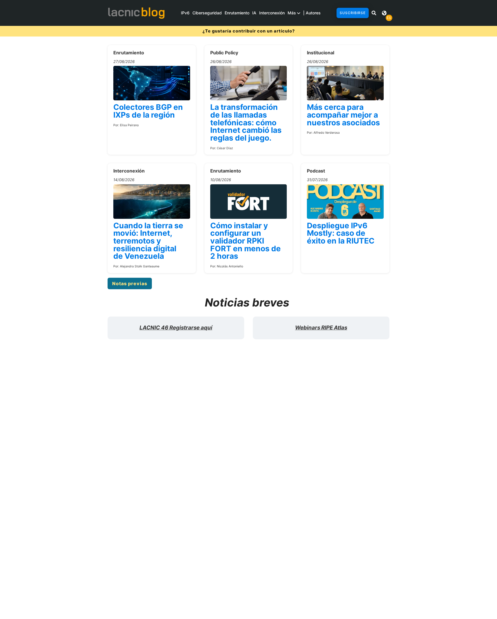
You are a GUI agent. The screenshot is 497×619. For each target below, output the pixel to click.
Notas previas (129, 283)
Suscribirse (353, 13)
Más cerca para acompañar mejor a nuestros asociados (343, 114)
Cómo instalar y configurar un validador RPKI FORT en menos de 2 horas (245, 241)
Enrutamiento (237, 12)
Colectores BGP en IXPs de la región (148, 110)
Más (292, 12)
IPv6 (185, 12)
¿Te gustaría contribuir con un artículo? (248, 31)
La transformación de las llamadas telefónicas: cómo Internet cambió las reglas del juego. (246, 122)
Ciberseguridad (207, 12)
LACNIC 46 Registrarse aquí (175, 327)
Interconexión (272, 12)
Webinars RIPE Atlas (321, 327)
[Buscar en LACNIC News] (374, 13)
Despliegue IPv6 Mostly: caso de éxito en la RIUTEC (340, 233)
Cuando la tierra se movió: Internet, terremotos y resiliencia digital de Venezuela (148, 241)
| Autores (312, 12)
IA (254, 12)
